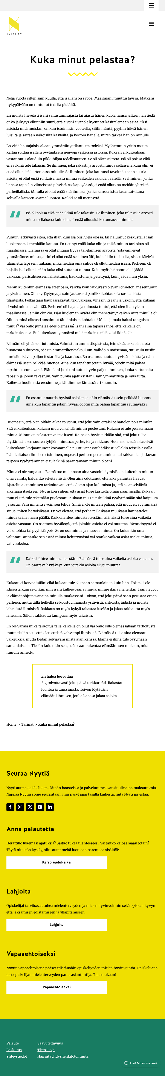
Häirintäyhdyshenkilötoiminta (63, 1056)
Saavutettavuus (50, 1043)
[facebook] (10, 807)
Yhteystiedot (16, 1056)
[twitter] (30, 807)
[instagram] (20, 807)
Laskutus (14, 1050)
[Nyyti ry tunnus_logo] (13, 16)
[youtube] (40, 807)
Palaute (12, 1043)
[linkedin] (50, 807)
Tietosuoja (46, 1050)
